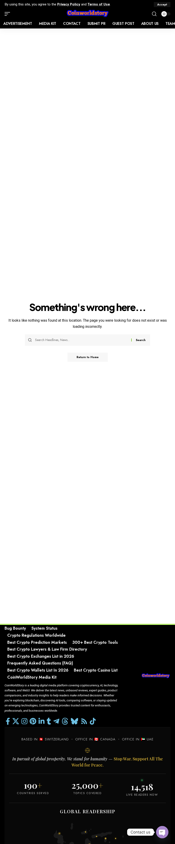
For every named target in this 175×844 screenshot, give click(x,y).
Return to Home (88, 357)
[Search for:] (81, 340)
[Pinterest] (32, 721)
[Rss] (84, 721)
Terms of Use (99, 4)
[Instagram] (24, 721)
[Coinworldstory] (87, 14)
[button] (162, 4)
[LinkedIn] (41, 721)
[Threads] (64, 721)
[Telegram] (56, 721)
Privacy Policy (68, 4)
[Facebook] (8, 721)
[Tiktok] (93, 721)
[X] (15, 721)
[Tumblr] (49, 721)
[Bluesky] (74, 721)
